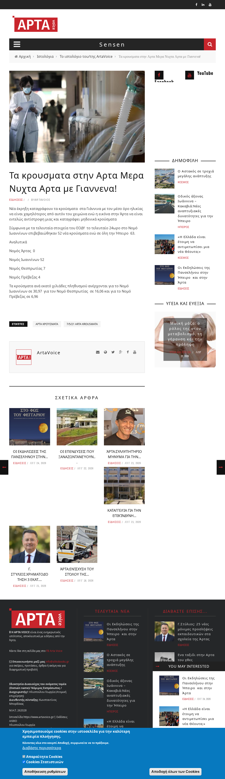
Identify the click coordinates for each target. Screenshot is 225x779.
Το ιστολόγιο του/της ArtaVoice (86, 56)
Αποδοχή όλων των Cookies (175, 772)
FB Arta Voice (54, 651)
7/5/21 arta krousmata (82, 324)
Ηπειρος (183, 227)
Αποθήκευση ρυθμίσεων (45, 772)
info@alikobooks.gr (57, 661)
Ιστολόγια (45, 56)
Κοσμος (183, 182)
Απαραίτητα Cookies (44, 756)
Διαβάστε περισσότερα (41, 747)
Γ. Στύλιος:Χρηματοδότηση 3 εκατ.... (29, 574)
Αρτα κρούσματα (47, 324)
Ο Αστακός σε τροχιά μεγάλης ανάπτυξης (120, 659)
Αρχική (25, 56)
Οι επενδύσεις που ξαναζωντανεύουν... (76, 457)
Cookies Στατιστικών (45, 761)
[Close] (157, 666)
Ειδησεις (16, 200)
